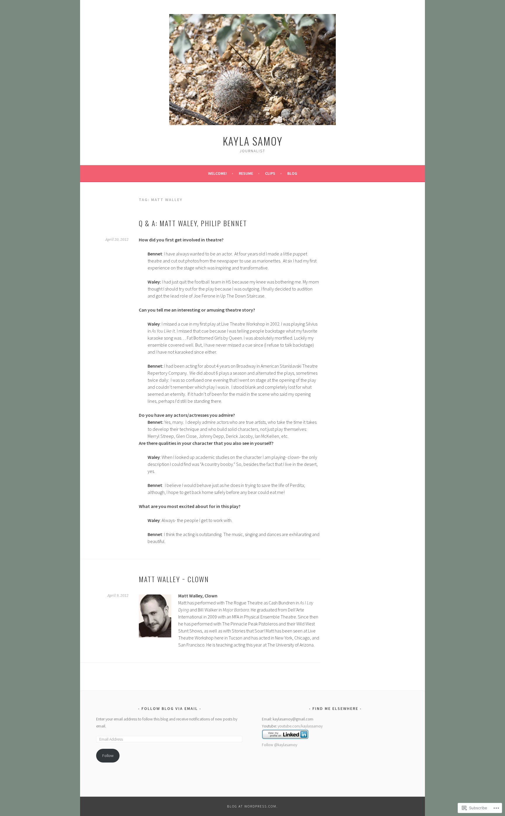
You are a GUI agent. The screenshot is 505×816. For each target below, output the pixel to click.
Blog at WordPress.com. (252, 806)
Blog (292, 173)
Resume (246, 173)
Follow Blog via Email (169, 708)
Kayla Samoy (253, 140)
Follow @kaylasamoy (279, 744)
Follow (108, 755)
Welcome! (217, 173)
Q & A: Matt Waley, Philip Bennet (193, 223)
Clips (270, 173)
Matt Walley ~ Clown (174, 579)
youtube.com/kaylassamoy (300, 726)
